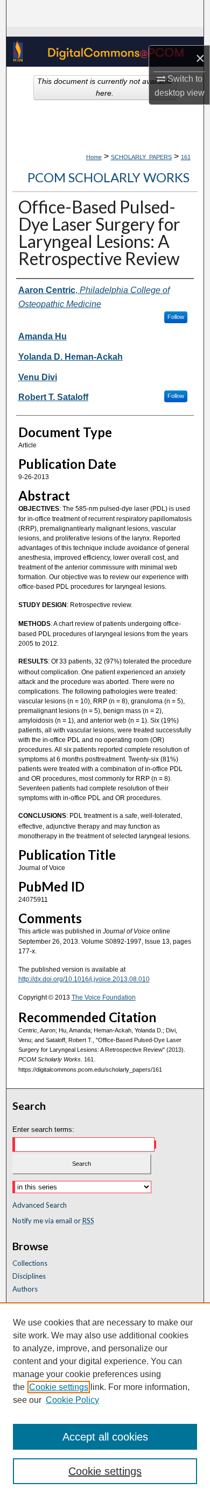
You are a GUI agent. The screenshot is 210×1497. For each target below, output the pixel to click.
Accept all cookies (105, 1437)
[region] (105, 1399)
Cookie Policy (72, 1400)
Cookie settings (58, 1387)
